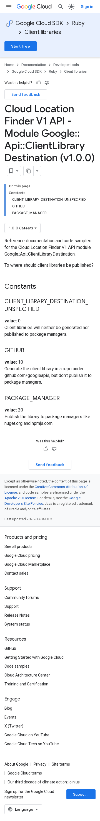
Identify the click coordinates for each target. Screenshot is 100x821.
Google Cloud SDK (39, 23)
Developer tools (66, 65)
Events (10, 717)
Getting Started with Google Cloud (34, 657)
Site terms (61, 764)
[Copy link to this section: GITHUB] (29, 350)
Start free (20, 46)
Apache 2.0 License (20, 498)
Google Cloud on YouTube (26, 735)
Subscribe (82, 794)
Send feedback (25, 94)
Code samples (16, 666)
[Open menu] (8, 6)
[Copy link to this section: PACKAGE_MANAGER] (65, 398)
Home (9, 65)
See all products (18, 546)
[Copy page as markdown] (29, 171)
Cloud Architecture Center (27, 675)
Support (11, 606)
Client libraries (42, 32)
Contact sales (16, 573)
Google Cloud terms (25, 773)
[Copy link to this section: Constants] (43, 287)
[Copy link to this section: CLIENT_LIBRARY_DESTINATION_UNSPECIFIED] (45, 309)
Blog (8, 708)
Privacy (40, 764)
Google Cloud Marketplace (27, 564)
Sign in (87, 6)
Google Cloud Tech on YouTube (31, 744)
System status (17, 624)
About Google (16, 764)
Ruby (78, 23)
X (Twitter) (13, 726)
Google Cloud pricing (22, 555)
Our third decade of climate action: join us (44, 782)
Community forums (21, 597)
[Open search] (61, 6)
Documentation (33, 65)
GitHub (10, 648)
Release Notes (17, 615)
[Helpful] (38, 83)
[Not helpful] (47, 83)
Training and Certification (26, 684)
